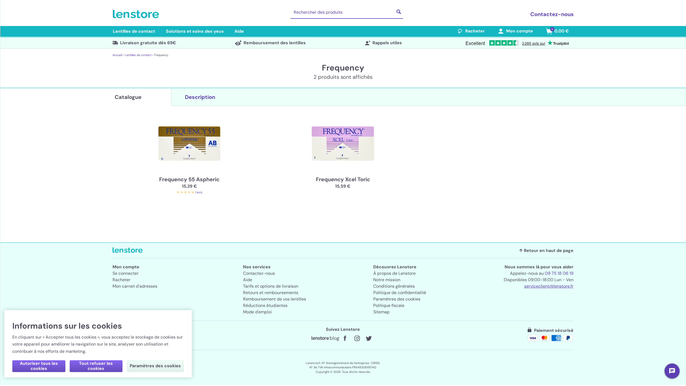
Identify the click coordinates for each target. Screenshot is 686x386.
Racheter (475, 31)
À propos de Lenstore (394, 273)
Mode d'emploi (257, 312)
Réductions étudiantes (265, 305)
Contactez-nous (552, 14)
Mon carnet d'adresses (135, 286)
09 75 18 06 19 (559, 273)
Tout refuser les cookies (96, 366)
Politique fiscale (388, 305)
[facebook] (345, 338)
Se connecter (126, 273)
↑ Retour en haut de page (546, 250)
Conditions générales (394, 286)
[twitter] (369, 338)
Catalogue (128, 97)
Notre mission (386, 280)
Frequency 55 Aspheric (189, 179)
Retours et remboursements (270, 292)
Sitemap (381, 312)
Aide (239, 31)
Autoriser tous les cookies (39, 366)
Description (200, 97)
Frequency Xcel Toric (343, 179)
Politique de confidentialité (399, 292)
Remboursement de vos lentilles (274, 299)
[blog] (325, 338)
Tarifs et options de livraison (270, 286)
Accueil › (118, 55)
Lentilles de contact (134, 31)
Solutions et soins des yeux (195, 31)
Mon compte (519, 31)
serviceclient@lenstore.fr (548, 286)
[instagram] (357, 338)
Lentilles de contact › (139, 55)
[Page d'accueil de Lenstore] (137, 14)
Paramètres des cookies (396, 299)
